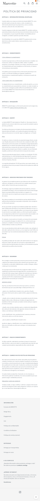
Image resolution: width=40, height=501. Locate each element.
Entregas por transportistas (11, 448)
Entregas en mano (9, 452)
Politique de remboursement (12, 435)
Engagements (7, 416)
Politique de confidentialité (11, 426)
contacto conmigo (22, 465)
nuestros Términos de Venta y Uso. (18, 108)
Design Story (7, 412)
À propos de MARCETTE (10, 407)
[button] (37, 1)
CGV (5, 421)
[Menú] (37, 3)
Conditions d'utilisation (10, 430)
